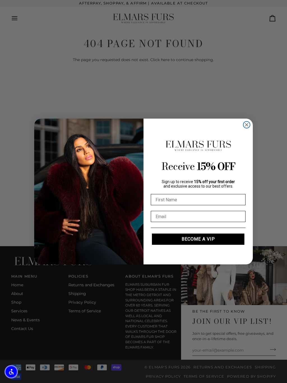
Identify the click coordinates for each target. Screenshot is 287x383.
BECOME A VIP (198, 239)
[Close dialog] (246, 124)
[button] (11, 372)
